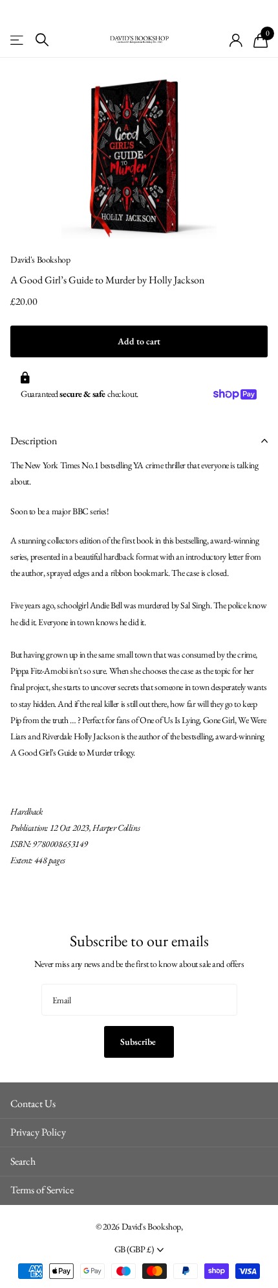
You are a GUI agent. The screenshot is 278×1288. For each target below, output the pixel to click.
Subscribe (139, 1041)
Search (23, 1161)
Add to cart (139, 341)
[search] (42, 39)
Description (33, 440)
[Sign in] (236, 40)
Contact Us (33, 1103)
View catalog (17, 39)
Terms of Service (42, 1190)
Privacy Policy (38, 1132)
